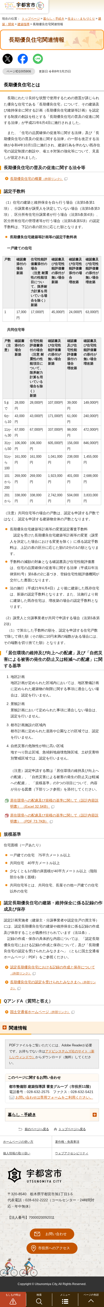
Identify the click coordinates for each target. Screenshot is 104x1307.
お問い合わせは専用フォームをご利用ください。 (54, 1097)
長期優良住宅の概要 (36, 179)
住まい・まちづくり (81, 18)
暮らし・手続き (53, 18)
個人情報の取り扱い (16, 1153)
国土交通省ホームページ (40, 1012)
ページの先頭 (91, 1294)
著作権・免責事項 (67, 1141)
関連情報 (18, 1027)
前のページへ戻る (37, 1129)
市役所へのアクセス (54, 1248)
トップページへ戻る (72, 1129)
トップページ (31, 18)
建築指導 (23, 24)
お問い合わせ (56, 1234)
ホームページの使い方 (18, 1141)
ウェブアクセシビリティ (71, 1153)
